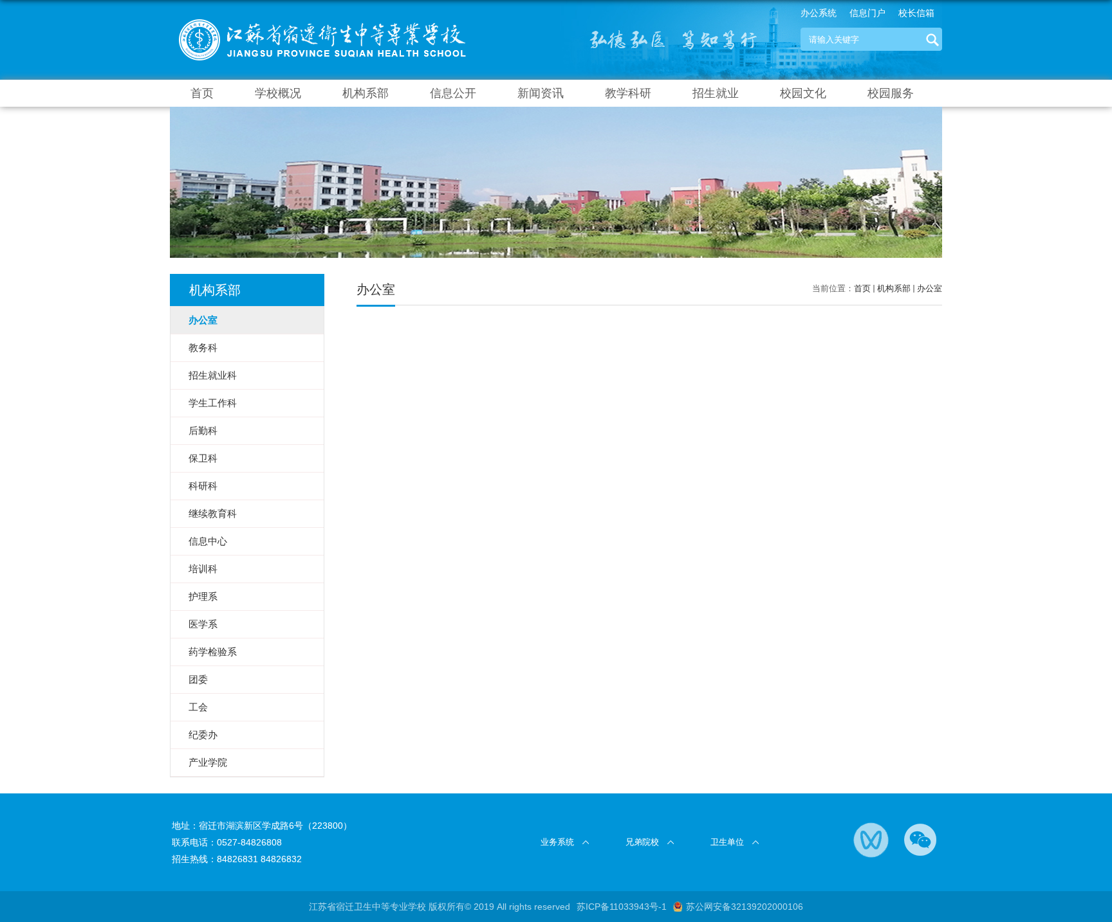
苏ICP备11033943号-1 (622, 906)
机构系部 (365, 93)
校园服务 (890, 93)
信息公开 (453, 93)
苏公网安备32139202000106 (744, 906)
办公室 (929, 288)
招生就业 (715, 93)
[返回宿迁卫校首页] (322, 20)
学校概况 (278, 93)
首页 (202, 93)
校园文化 (803, 93)
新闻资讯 (540, 93)
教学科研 (628, 93)
